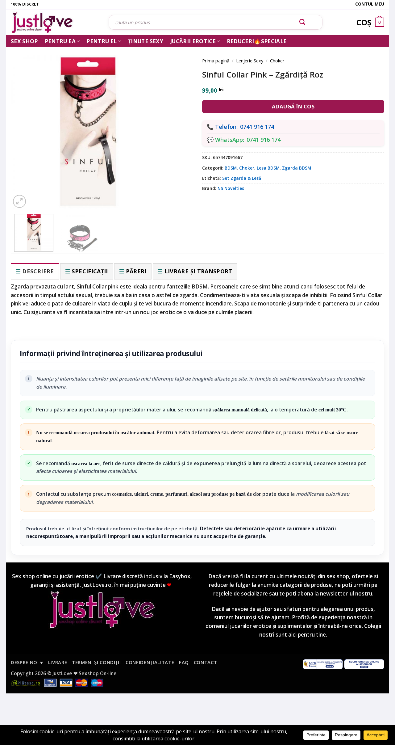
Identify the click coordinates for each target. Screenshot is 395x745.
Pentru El (101, 41)
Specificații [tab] (90, 271)
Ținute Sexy (145, 41)
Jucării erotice (193, 41)
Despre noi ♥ (27, 662)
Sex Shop (24, 41)
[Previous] (24, 124)
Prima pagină (215, 60)
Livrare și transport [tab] (198, 271)
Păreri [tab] (136, 271)
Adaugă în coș (293, 106)
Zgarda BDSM (296, 168)
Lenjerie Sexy (249, 60)
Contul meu (369, 4)
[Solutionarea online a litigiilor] (364, 663)
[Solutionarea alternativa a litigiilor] (323, 663)
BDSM (231, 168)
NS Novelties (231, 188)
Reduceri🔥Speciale (257, 41)
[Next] (179, 124)
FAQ (184, 662)
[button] (19, 201)
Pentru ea (60, 41)
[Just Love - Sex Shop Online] (55, 22)
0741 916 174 (257, 126)
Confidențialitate (150, 662)
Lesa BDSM (268, 168)
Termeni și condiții (96, 662)
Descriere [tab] (38, 271)
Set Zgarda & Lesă (241, 178)
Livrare (57, 662)
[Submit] (302, 22)
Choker (277, 60)
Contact (205, 662)
